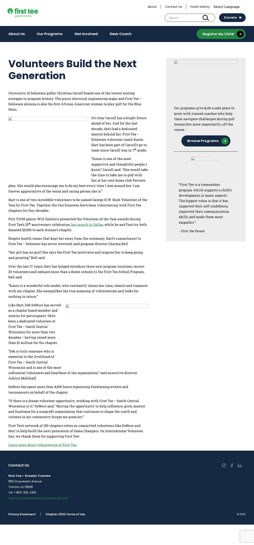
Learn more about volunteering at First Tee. (42, 445)
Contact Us (173, 7)
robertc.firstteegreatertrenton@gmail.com (38, 498)
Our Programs (50, 35)
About (152, 7)
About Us (16, 33)
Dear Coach (121, 33)
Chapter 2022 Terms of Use (65, 514)
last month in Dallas (87, 224)
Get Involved (86, 35)
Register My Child (218, 34)
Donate (230, 17)
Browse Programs (203, 141)
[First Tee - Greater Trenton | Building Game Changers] (30, 13)
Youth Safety (200, 7)
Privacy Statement (22, 514)
